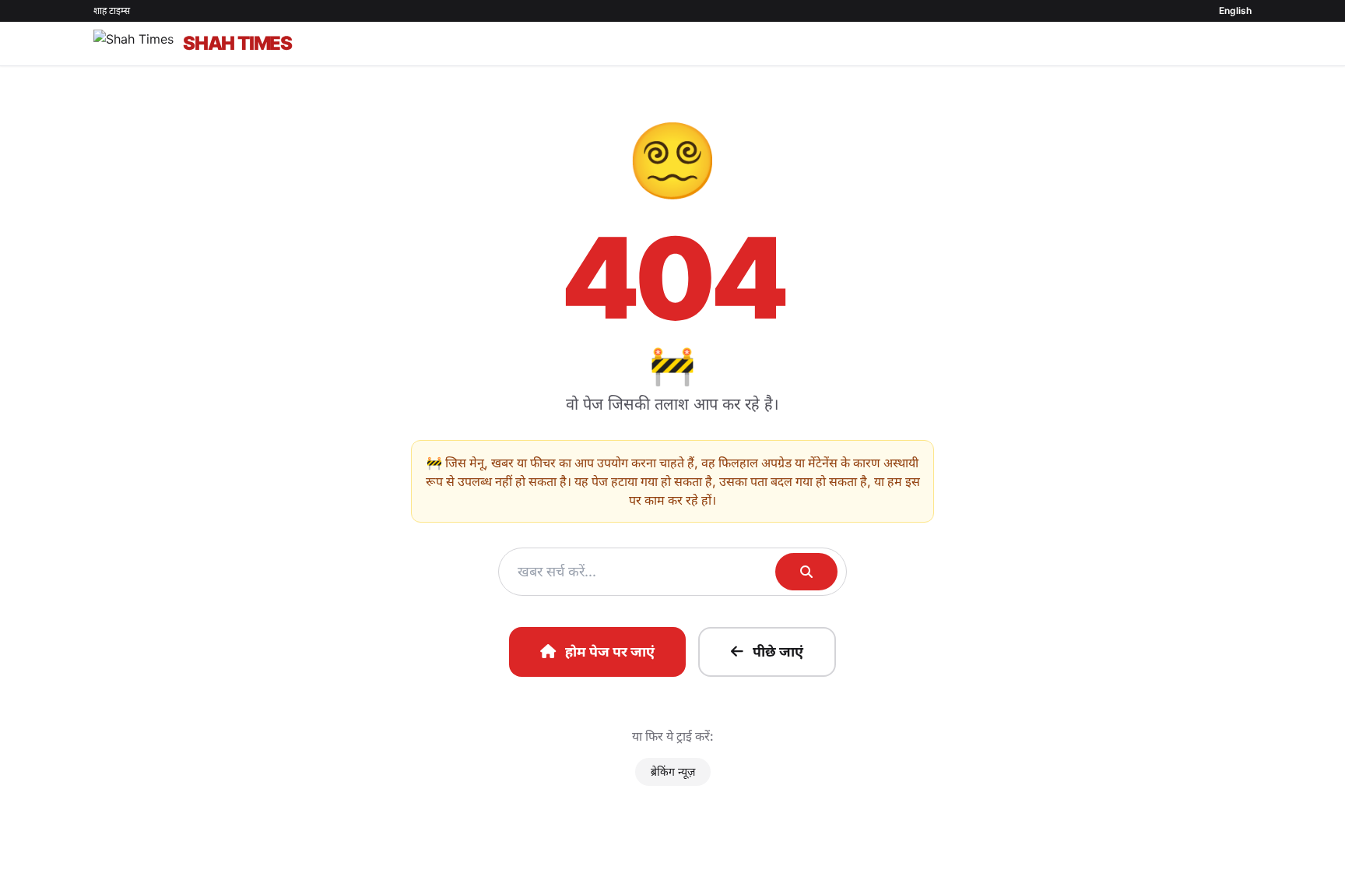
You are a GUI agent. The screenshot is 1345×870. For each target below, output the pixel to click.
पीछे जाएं (778, 651)
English (1235, 10)
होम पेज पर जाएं (610, 651)
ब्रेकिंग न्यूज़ (673, 771)
